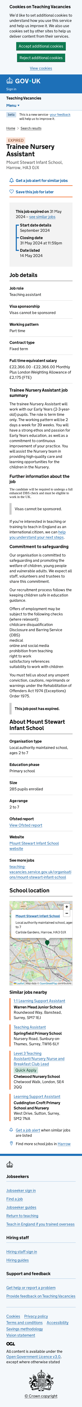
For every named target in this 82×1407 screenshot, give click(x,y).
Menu (11, 105)
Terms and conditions (24, 1322)
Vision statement (20, 1335)
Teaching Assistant (30, 1027)
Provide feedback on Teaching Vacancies (40, 1296)
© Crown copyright (41, 1396)
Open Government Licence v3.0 (33, 1356)
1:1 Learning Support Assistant (39, 1000)
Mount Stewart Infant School (38, 916)
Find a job (14, 1198)
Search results (31, 128)
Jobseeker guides (21, 1207)
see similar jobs (42, 216)
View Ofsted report (25, 825)
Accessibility (58, 1322)
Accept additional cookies (41, 46)
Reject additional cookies (41, 57)
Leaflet (20, 983)
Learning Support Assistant (37, 1096)
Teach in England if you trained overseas (40, 1224)
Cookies (13, 1316)
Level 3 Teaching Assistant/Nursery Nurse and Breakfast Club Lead (39, 1058)
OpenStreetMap (48, 983)
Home (10, 128)
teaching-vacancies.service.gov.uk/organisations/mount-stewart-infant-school (40, 872)
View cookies (41, 68)
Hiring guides (17, 1260)
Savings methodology (24, 1328)
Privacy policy (36, 1316)
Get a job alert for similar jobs (42, 180)
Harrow (64, 1143)
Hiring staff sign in (21, 1251)
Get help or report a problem (31, 1287)
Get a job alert (28, 1130)
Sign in (11, 89)
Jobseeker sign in (21, 1190)
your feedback (60, 115)
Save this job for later (35, 191)
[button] (47, 943)
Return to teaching (22, 1215)
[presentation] (41, 943)
